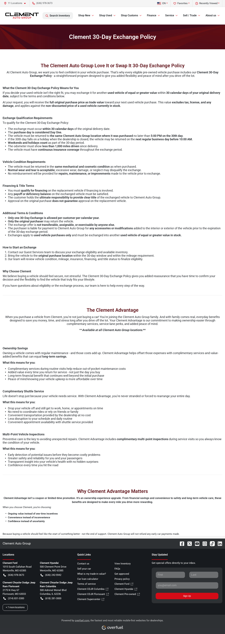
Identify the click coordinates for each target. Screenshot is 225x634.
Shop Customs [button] (129, 15)
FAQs (117, 568)
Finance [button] (151, 15)
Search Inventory (60, 15)
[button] (16, 3)
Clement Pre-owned (125, 594)
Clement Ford (121, 583)
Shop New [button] (84, 15)
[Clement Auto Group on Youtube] (196, 543)
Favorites (182, 3)
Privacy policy (122, 578)
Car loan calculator (87, 578)
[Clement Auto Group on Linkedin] (218, 543)
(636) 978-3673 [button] (44, 3)
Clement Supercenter (88, 599)
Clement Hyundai (123, 589)
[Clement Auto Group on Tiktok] (211, 543)
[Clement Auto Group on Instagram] (203, 543)
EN (164, 3)
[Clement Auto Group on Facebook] (180, 543)
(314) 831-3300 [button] (16, 598)
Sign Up (187, 596)
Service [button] (169, 15)
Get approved (121, 573)
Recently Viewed (208, 3)
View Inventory (122, 563)
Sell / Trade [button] (190, 15)
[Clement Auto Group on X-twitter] (188, 543)
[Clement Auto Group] (22, 15)
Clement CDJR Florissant (91, 594)
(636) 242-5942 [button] (53, 575)
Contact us (83, 563)
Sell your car (84, 568)
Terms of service (86, 583)
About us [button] (211, 15)
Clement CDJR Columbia (90, 589)
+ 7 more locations (15, 607)
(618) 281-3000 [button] (53, 598)
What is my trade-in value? (91, 573)
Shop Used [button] (105, 15)
